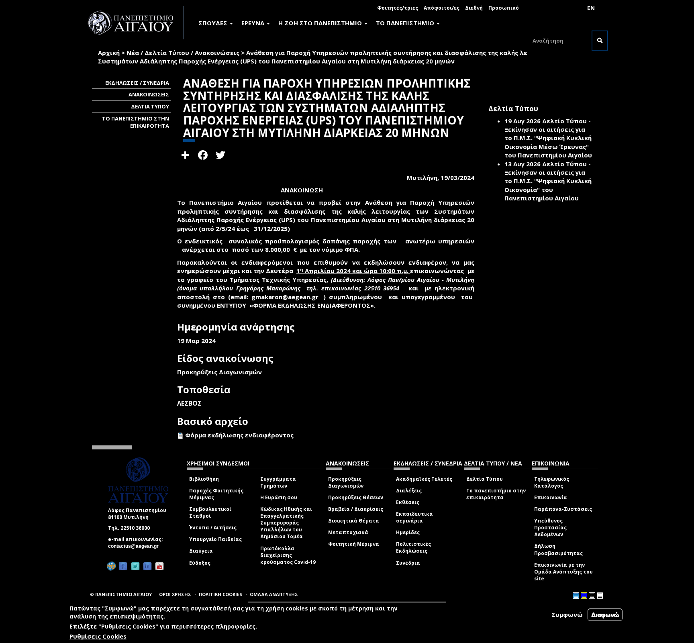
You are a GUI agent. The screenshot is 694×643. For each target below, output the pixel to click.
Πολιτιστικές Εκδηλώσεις (413, 547)
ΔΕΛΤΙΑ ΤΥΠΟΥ (150, 106)
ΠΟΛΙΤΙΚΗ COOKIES (220, 594)
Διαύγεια (201, 550)
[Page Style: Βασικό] (576, 595)
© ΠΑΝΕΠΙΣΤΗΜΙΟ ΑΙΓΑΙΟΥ (121, 594)
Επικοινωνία (550, 497)
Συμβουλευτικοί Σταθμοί (210, 512)
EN (591, 8)
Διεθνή (474, 7)
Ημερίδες (408, 532)
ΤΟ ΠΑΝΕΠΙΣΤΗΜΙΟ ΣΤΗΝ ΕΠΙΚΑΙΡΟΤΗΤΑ (135, 122)
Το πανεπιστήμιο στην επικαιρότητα (496, 494)
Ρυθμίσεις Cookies (98, 636)
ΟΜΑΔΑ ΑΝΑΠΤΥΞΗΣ (274, 594)
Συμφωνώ (567, 614)
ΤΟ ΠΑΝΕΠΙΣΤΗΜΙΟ (406, 23)
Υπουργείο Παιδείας (215, 539)
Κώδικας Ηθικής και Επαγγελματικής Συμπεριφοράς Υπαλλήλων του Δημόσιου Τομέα (286, 523)
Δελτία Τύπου (484, 479)
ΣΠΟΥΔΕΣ (213, 23)
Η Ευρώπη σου (278, 497)
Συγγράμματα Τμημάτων (278, 482)
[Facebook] (122, 566)
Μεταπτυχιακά (348, 532)
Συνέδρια (408, 562)
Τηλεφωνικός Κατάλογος (551, 482)
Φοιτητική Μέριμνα (353, 544)
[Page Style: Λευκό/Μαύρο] (592, 595)
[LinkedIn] (147, 566)
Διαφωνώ (605, 614)
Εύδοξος (199, 562)
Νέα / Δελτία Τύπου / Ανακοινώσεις (183, 53)
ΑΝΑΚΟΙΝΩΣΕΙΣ (149, 94)
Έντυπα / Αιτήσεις (213, 527)
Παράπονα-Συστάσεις (563, 509)
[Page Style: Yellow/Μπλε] (584, 595)
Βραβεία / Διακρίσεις (355, 509)
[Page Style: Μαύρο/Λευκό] (600, 595)
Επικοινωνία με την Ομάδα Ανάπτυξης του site (563, 571)
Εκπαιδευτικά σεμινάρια (414, 517)
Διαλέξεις (409, 490)
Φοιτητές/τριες (397, 7)
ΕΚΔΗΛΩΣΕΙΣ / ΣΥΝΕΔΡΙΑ (137, 82)
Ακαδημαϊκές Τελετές (424, 479)
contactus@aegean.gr (135, 546)
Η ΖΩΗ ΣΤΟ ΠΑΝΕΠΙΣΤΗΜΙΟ (320, 23)
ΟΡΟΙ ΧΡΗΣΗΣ (175, 594)
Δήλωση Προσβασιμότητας (558, 549)
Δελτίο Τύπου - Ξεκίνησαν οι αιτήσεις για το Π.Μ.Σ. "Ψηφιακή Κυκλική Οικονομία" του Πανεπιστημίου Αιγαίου (548, 181)
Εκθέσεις (407, 502)
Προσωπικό (503, 7)
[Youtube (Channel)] (159, 566)
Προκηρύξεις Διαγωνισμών (345, 482)
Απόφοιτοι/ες (441, 7)
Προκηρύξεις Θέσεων (355, 497)
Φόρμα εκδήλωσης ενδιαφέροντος (239, 435)
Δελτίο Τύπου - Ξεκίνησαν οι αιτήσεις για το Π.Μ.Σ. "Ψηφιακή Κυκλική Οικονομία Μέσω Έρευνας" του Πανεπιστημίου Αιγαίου (548, 138)
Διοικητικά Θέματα (353, 520)
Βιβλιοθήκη (204, 479)
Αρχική (109, 53)
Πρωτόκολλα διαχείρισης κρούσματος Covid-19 (288, 555)
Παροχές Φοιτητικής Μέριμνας (216, 494)
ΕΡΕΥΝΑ (253, 23)
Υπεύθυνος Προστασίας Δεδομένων (550, 527)
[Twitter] (135, 566)
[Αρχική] (135, 22)
